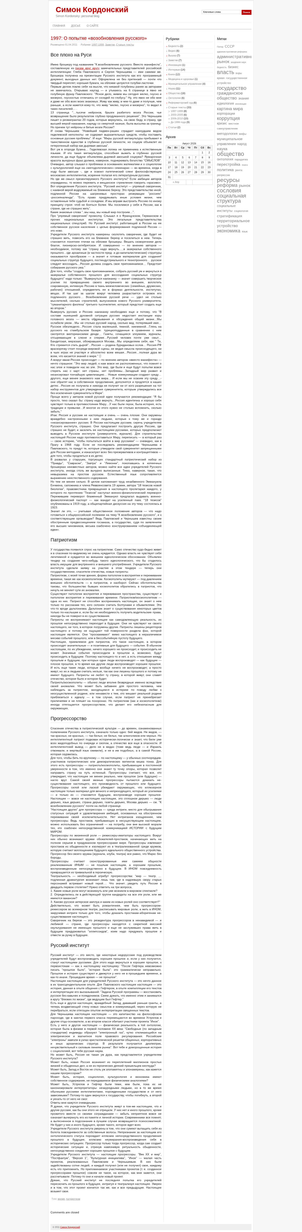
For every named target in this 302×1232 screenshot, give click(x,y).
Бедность (173, 46)
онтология (225, 159)
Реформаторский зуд (180, 102)
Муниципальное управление (185, 83)
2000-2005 (177, 114)
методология (227, 133)
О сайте (93, 25)
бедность (222, 67)
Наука (171, 88)
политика (225, 170)
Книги (171, 74)
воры (239, 73)
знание (243, 98)
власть (225, 72)
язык (245, 231)
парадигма (241, 159)
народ (242, 144)
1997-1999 (98, 44)
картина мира (230, 108)
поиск (245, 165)
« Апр (176, 182)
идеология (225, 103)
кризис (222, 123)
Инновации (174, 65)
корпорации (226, 113)
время (61, 1199)
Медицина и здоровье (181, 79)
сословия (229, 190)
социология (241, 210)
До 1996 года (178, 122)
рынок (244, 185)
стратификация (229, 216)
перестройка (228, 164)
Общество (174, 93)
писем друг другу (87, 68)
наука (222, 149)
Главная (59, 25)
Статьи (172, 127)
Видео (172, 50)
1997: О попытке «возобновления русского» (99, 38)
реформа (227, 185)
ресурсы (228, 180)
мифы (242, 133)
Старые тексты (125, 44)
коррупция (228, 118)
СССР (229, 46)
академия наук (238, 62)
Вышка (172, 55)
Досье (76, 25)
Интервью (174, 69)
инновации (240, 104)
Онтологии (174, 98)
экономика (228, 230)
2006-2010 (177, 118)
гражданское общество (230, 95)
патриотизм (73, 1199)
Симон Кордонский (92, 9)
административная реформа (232, 51)
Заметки (110, 44)
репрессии (223, 175)
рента (238, 170)
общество (230, 153)
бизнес (233, 67)
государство (231, 88)
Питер (220, 47)
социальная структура (231, 198)
